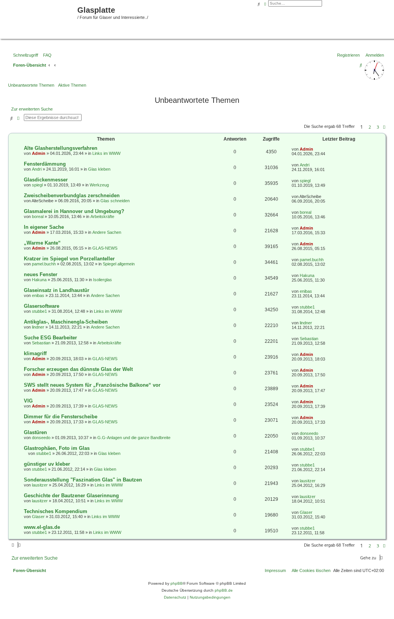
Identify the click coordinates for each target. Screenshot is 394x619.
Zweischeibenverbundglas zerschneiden (72, 195)
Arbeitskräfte (102, 216)
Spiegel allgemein (119, 264)
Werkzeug (99, 185)
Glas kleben (99, 169)
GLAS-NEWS (104, 248)
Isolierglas (102, 279)
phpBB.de (224, 590)
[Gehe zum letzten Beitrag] (315, 149)
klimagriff (35, 353)
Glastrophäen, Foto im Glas (57, 448)
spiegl (37, 185)
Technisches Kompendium (55, 511)
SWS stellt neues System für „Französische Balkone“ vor (92, 385)
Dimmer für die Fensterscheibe (60, 416)
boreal (37, 216)
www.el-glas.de (42, 527)
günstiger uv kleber (47, 464)
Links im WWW (106, 153)
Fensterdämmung (45, 164)
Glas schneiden (115, 200)
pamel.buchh (44, 264)
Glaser (38, 516)
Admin (38, 153)
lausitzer (40, 485)
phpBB (176, 583)
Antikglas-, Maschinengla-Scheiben (66, 322)
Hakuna (39, 279)
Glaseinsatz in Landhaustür (56, 290)
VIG (28, 401)
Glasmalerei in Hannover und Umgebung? (74, 211)
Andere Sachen (106, 232)
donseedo (41, 437)
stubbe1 (39, 311)
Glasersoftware (41, 306)
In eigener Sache (44, 227)
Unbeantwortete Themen (31, 85)
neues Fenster (40, 274)
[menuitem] (46, 55)
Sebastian (41, 343)
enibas (38, 295)
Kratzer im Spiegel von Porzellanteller (69, 259)
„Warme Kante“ (42, 243)
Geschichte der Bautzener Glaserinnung (71, 495)
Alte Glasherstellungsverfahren (60, 148)
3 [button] (378, 127)
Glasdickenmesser (46, 180)
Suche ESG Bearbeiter (50, 338)
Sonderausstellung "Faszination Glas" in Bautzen (83, 480)
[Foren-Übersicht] (39, 18)
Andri (37, 169)
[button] (384, 127)
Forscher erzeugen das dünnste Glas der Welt (78, 369)
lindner (38, 327)
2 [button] (370, 127)
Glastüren (35, 432)
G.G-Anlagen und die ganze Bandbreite (133, 437)
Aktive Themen (72, 85)
